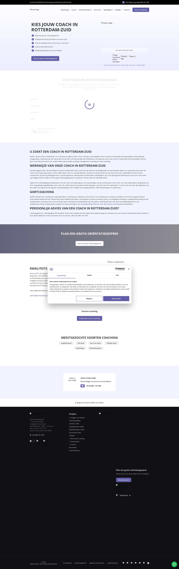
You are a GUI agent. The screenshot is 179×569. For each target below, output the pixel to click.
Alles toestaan (116, 298)
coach (115, 159)
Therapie (72, 435)
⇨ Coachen (72, 444)
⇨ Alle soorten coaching (76, 438)
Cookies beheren (74, 450)
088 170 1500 (144, 2)
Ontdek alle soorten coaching (89, 318)
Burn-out (97, 10)
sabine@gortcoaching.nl (39, 295)
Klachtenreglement (80, 563)
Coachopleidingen (75, 421)
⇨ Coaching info (74, 441)
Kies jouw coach (123, 480)
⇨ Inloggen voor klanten (77, 418)
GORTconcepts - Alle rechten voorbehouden (43, 564)
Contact (126, 10)
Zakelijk (117, 10)
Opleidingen (108, 10)
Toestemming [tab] (61, 275)
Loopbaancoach (66, 343)
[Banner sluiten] (128, 269)
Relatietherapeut (85, 10)
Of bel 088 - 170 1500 (94, 386)
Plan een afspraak (141, 10)
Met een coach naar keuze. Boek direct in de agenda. (132, 474)
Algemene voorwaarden (96, 563)
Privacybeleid (67, 563)
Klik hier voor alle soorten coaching (106, 204)
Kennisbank (73, 447)
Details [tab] (89, 275)
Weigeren (89, 298)
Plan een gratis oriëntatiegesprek (45, 58)
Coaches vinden (74, 424)
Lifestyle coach (112, 343)
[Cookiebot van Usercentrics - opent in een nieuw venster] (116, 269)
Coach (74, 10)
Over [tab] (117, 275)
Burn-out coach (95, 343)
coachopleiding (86, 204)
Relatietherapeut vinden (76, 430)
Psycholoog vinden (75, 433)
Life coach (81, 343)
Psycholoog (64, 10)
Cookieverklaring (112, 563)
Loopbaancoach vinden (76, 427)
